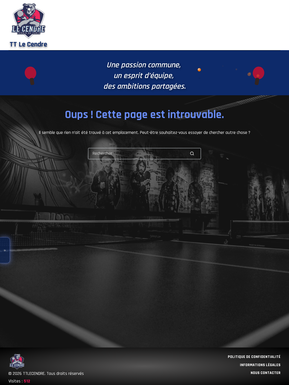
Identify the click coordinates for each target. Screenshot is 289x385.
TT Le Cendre (28, 44)
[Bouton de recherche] (192, 153)
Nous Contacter (266, 372)
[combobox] (135, 153)
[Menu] (277, 25)
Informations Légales (260, 365)
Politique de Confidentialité (254, 356)
